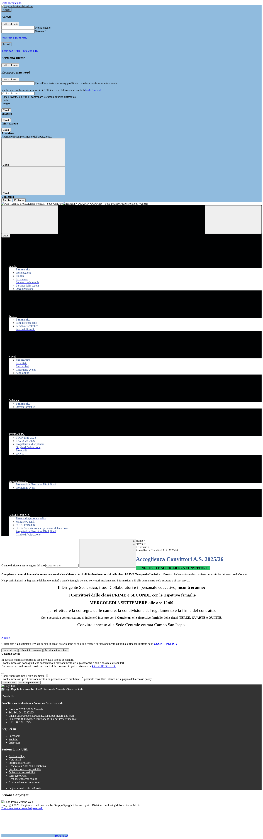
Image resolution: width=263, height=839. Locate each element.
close (5, 235)
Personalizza (9, 650)
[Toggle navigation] (29, 219)
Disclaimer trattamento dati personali (22, 808)
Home (139, 540)
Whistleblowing (17, 775)
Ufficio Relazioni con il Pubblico (27, 765)
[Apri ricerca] (233, 219)
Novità (139, 543)
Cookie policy (17, 756)
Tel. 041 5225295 (24, 712)
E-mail (39, 83)
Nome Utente (42, 27)
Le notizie (141, 547)
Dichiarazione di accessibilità (25, 769)
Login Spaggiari (93, 90)
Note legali (15, 759)
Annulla (7, 200)
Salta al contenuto (11, 2)
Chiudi (6, 110)
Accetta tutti (56, 650)
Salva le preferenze (29, 682)
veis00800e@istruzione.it (45, 715)
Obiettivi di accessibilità (22, 772)
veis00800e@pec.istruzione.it (46, 718)
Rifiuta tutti (30, 650)
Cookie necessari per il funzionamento (23, 675)
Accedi (6, 9)
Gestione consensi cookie (23, 778)
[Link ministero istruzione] (17, 6)
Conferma (19, 200)
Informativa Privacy (20, 762)
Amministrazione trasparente (25, 782)
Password (40, 31)
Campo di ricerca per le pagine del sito (23, 565)
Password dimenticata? (14, 37)
